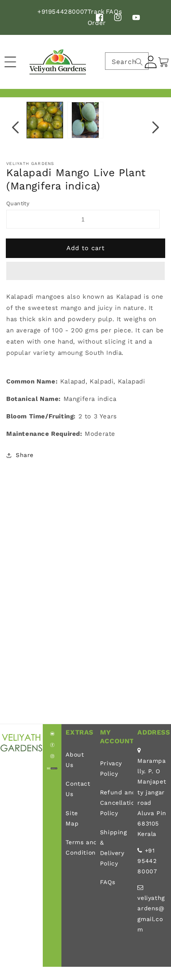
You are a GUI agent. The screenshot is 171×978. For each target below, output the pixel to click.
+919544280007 (62, 11)
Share (25, 455)
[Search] (139, 62)
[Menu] (10, 62)
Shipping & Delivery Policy (113, 848)
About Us (75, 759)
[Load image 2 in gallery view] (85, 120)
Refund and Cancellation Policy (114, 802)
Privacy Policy (111, 768)
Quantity (17, 203)
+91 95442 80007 (147, 861)
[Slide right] (156, 127)
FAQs (107, 882)
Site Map (72, 818)
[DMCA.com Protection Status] (52, 767)
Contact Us (78, 788)
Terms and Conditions (78, 847)
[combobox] (126, 61)
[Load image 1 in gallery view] (45, 120)
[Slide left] (15, 127)
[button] (85, 271)
